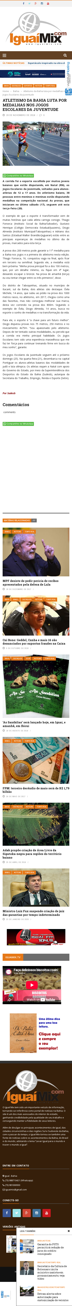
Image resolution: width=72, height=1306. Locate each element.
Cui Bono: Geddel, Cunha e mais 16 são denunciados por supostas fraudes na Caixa (34, 641)
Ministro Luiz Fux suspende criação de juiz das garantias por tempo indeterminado (33, 913)
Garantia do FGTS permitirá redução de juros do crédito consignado (50, 1249)
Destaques (16, 86)
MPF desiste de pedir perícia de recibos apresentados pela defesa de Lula (31, 582)
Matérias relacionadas (17, 520)
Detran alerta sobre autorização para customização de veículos (53, 1297)
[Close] (68, 1231)
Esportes (28, 86)
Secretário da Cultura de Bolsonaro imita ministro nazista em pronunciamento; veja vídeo (52, 1272)
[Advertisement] (36, 470)
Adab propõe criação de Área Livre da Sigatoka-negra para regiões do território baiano (32, 853)
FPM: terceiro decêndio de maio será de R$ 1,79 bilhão (36, 790)
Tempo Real (50, 86)
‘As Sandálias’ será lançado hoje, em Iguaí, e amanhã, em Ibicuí (34, 724)
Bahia (6, 86)
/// (34, 520)
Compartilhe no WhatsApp (20, 175)
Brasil (7, 532)
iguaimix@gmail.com (16, 1189)
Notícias (38, 86)
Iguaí (28, 658)
